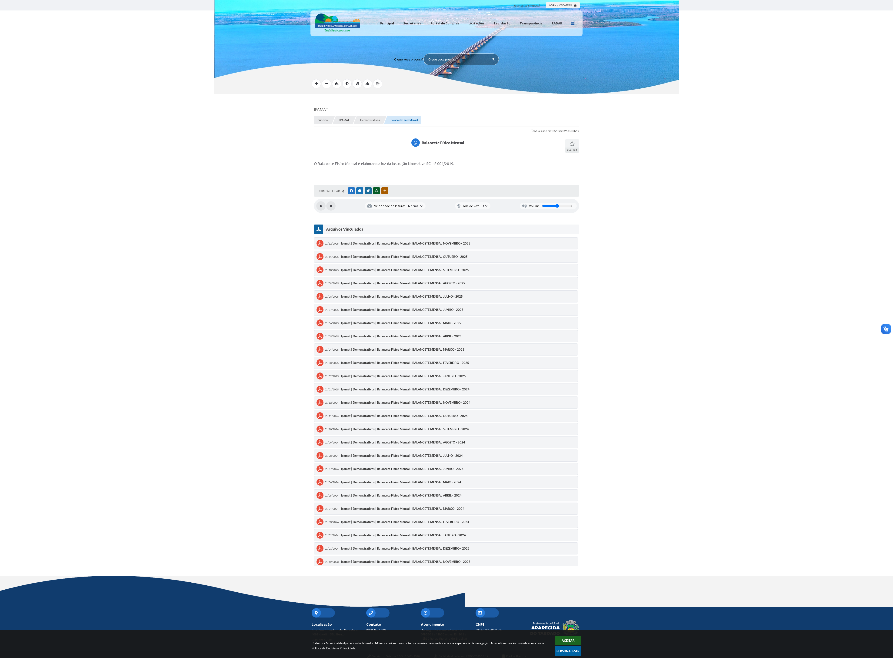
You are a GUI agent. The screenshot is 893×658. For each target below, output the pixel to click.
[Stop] (331, 206)
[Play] (321, 206)
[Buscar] (493, 59)
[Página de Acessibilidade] (377, 83)
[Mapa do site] (367, 83)
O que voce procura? (408, 59)
